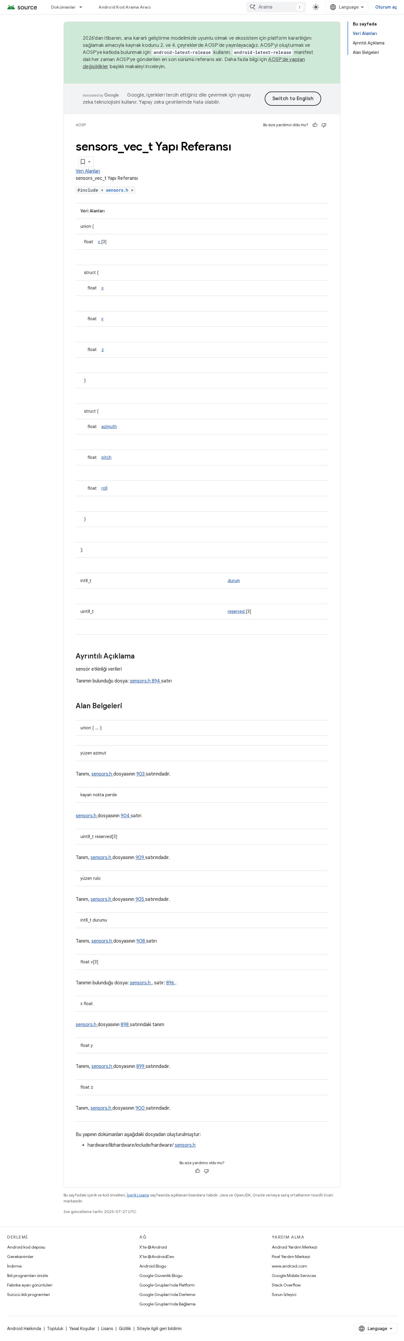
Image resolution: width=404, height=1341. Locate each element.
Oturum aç (386, 7)
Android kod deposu (26, 1247)
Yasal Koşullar (82, 1328)
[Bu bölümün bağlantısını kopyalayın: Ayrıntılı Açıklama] (142, 656)
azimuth (109, 426)
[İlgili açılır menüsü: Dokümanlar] (83, 7)
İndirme (14, 1266)
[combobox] (276, 7)
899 (141, 1066)
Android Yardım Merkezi (294, 1247)
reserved (237, 611)
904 (126, 816)
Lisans (107, 1328)
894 (156, 681)
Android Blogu (152, 1266)
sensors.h (118, 190)
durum (234, 580)
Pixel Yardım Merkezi (291, 1256)
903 (141, 774)
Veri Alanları (88, 171)
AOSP (81, 124)
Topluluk (55, 1328)
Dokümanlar (63, 7)
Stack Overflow (286, 1285)
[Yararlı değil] (323, 125)
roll (104, 488)
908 (141, 941)
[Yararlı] (315, 125)
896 (170, 983)
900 (140, 1108)
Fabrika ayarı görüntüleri (29, 1285)
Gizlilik (125, 1328)
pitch (106, 457)
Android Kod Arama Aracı (124, 7)
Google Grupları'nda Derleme (167, 1294)
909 (140, 858)
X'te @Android (153, 1247)
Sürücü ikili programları (28, 1294)
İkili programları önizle (27, 1275)
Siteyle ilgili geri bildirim (159, 1328)
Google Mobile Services (294, 1275)
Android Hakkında (24, 1328)
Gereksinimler (20, 1256)
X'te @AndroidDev (156, 1256)
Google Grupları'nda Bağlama (167, 1304)
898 (125, 1025)
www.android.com (289, 1266)
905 (140, 899)
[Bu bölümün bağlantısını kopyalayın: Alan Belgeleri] (130, 706)
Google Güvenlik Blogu (160, 1275)
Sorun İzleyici (284, 1294)
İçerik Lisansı (138, 1195)
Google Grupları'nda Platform (167, 1285)
